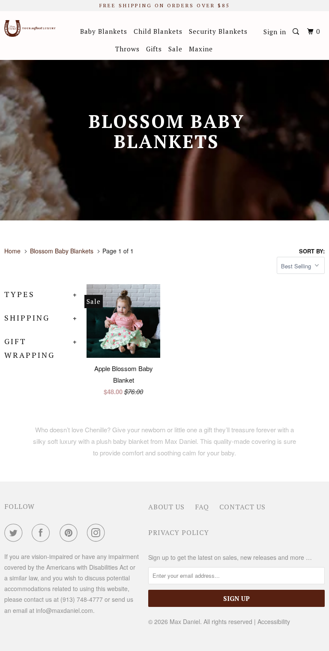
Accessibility (273, 621)
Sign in (274, 31)
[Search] (296, 31)
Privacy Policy (178, 532)
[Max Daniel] (30, 28)
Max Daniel (185, 621)
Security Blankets (218, 31)
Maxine (201, 49)
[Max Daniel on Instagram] (97, 533)
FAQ (202, 506)
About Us (166, 506)
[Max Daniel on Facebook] (42, 533)
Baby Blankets (103, 31)
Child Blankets (158, 31)
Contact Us (242, 506)
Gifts (154, 49)
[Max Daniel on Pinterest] (70, 533)
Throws (127, 49)
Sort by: (312, 251)
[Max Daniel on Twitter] (15, 533)
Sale (175, 49)
